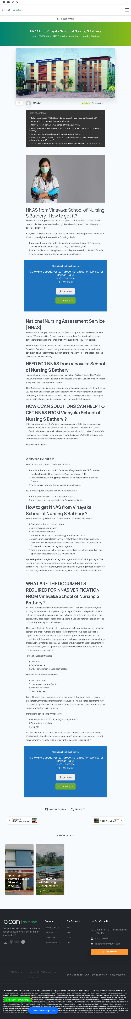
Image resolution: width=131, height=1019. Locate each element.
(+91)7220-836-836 (65, 278)
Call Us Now (67, 291)
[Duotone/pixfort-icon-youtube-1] (17, 942)
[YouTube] (8, 2)
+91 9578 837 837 (67, 19)
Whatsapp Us (67, 300)
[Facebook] (4, 2)
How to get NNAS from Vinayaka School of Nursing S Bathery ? (57, 134)
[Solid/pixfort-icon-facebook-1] (23, 942)
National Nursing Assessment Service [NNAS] (50, 121)
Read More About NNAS (36, 444)
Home (33, 36)
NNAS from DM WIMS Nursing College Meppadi (49, 882)
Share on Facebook (58, 809)
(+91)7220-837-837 (65, 282)
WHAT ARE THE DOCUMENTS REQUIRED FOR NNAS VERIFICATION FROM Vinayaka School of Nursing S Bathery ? (63, 138)
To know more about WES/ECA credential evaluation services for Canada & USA (64, 118)
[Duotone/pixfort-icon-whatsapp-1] (11, 942)
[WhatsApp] (17, 2)
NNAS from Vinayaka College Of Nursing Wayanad (18, 880)
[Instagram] (13, 2)
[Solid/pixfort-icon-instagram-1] (5, 942)
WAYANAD (44, 36)
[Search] (127, 2)
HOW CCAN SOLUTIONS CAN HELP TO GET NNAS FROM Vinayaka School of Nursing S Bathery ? (65, 129)
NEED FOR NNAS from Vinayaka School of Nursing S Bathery (55, 125)
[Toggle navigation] (127, 10)
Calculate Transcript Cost (43, 1010)
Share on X (79, 809)
